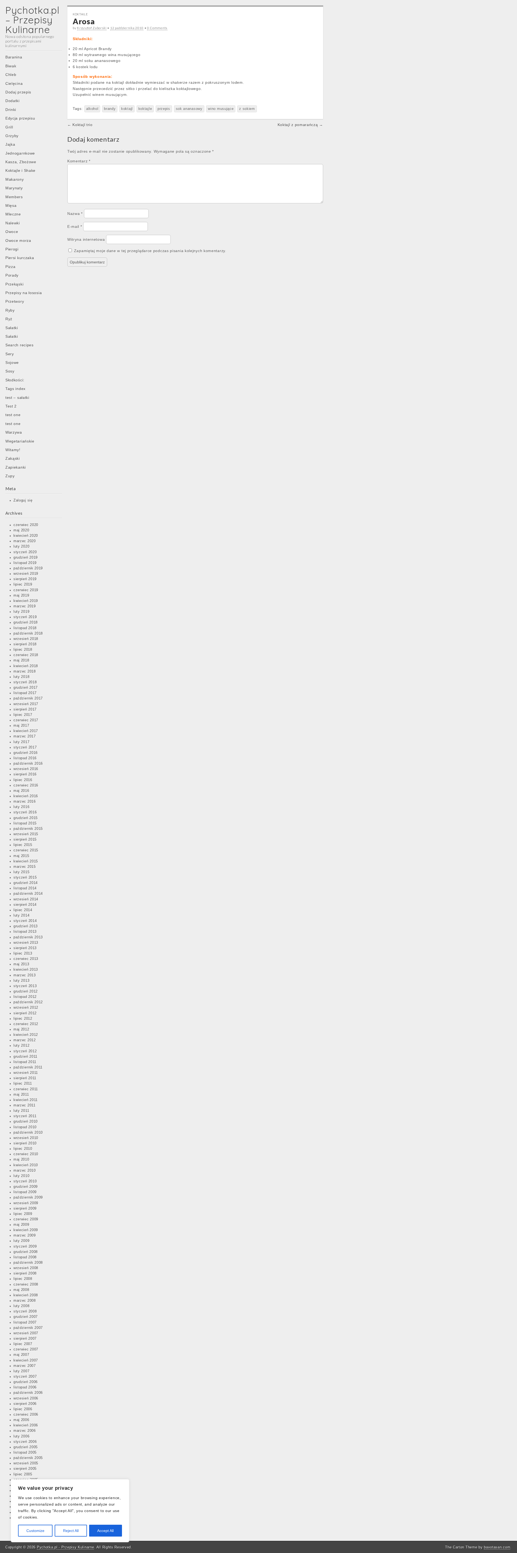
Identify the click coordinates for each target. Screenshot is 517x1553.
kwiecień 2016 (25, 796)
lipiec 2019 (22, 584)
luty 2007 (21, 1371)
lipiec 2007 (22, 1344)
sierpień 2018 (25, 644)
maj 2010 (21, 1159)
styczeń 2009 (25, 1246)
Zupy (10, 476)
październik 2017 (28, 698)
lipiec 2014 (22, 910)
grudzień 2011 (25, 1056)
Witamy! (12, 450)
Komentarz (78, 161)
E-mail (74, 226)
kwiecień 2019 (25, 601)
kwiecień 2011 (25, 1100)
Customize (35, 1530)
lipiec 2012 (22, 1019)
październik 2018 (28, 633)
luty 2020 (21, 546)
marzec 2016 (24, 801)
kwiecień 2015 (25, 861)
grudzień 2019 (25, 557)
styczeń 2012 (25, 1051)
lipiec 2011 (22, 1083)
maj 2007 (21, 1355)
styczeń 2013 (25, 986)
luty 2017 (21, 742)
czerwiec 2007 (25, 1349)
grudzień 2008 (25, 1252)
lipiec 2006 (22, 1409)
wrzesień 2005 (25, 1463)
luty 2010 (21, 1176)
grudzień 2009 (25, 1187)
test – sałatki (17, 397)
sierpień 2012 (25, 1013)
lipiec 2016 (22, 780)
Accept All (105, 1530)
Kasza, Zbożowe (20, 162)
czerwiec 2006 (25, 1414)
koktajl (127, 109)
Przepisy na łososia (23, 293)
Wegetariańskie (19, 441)
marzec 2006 (24, 1431)
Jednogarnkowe (20, 153)
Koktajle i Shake (20, 170)
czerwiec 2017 (25, 720)
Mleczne (13, 214)
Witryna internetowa (86, 239)
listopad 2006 (25, 1387)
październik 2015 (28, 829)
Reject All (71, 1530)
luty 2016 (21, 807)
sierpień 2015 (25, 839)
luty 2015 (21, 872)
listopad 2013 (25, 932)
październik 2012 (28, 1002)
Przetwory (14, 301)
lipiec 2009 (22, 1214)
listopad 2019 (25, 563)
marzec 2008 (24, 1301)
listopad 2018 (25, 628)
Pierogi (12, 249)
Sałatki (11, 328)
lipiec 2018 (22, 650)
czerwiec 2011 (25, 1089)
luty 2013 (21, 981)
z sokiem (247, 109)
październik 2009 (28, 1197)
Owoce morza (18, 240)
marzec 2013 (24, 975)
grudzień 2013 (25, 926)
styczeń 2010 (25, 1181)
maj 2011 (21, 1094)
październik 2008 (28, 1263)
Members (14, 197)
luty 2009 (21, 1241)
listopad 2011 (24, 1062)
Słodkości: (15, 380)
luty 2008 (21, 1306)
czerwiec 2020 (25, 525)
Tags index (15, 388)
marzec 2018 (24, 671)
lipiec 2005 (22, 1474)
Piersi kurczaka (19, 258)
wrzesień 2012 (25, 1007)
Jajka (10, 144)
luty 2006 (21, 1436)
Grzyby (12, 136)
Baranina (13, 57)
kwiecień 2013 (25, 970)
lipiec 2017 (22, 715)
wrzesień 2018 (25, 639)
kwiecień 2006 (25, 1425)
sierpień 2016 (25, 774)
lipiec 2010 (22, 1149)
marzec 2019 (24, 606)
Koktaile (80, 14)
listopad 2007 (25, 1322)
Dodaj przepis (18, 92)
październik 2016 (28, 763)
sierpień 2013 (25, 948)
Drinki (10, 109)
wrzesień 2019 (25, 574)
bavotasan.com (497, 1547)
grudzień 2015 (25, 818)
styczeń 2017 (25, 747)
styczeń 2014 (25, 921)
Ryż (8, 319)
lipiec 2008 (22, 1279)
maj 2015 (21, 856)
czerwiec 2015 (25, 850)
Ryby (10, 310)
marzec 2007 (24, 1366)
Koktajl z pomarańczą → (300, 125)
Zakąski (12, 458)
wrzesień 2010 (25, 1138)
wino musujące (220, 109)
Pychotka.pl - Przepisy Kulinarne (65, 1547)
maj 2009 (21, 1225)
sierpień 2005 (25, 1469)
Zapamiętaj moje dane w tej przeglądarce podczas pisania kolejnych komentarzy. (150, 251)
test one (13, 415)
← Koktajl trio (80, 125)
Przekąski (14, 284)
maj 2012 (21, 1029)
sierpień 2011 (24, 1078)
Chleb (10, 74)
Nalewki (12, 223)
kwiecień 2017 (25, 731)
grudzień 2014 (25, 883)
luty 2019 (21, 612)
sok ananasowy (189, 109)
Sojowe (12, 362)
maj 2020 (21, 530)
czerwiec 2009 (25, 1219)
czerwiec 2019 (25, 590)
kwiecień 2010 (25, 1165)
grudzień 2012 (25, 991)
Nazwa (75, 213)
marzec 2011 (24, 1105)
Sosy (10, 371)
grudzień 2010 (25, 1121)
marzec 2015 (24, 867)
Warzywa (13, 432)
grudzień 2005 (25, 1447)
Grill (9, 127)
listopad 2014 (25, 888)
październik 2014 (28, 894)
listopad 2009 (25, 1192)
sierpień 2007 (25, 1338)
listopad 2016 (25, 758)
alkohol (92, 109)
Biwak (10, 66)
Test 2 (11, 406)
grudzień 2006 (25, 1382)
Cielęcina (14, 83)
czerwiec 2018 (25, 655)
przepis (164, 109)
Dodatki (12, 101)
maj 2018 (21, 660)
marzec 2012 (24, 1040)
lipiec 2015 (22, 845)
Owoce (11, 231)
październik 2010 (28, 1132)
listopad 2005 (25, 1452)
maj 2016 (21, 791)
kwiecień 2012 (25, 1035)
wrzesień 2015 (25, 834)
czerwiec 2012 (25, 1024)
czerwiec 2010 (25, 1154)
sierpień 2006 (25, 1404)
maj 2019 (21, 595)
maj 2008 (21, 1290)
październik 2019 (28, 568)
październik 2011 (28, 1067)
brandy (110, 109)
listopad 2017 (25, 693)
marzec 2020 (24, 541)
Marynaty (14, 188)
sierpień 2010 (25, 1143)
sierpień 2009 (25, 1208)
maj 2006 (21, 1420)
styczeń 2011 (24, 1116)
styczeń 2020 (25, 552)
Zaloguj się (23, 500)
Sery (9, 354)
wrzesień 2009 (25, 1203)
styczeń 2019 (25, 617)
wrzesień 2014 (25, 899)
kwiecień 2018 (25, 666)
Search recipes (19, 345)
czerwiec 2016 (25, 785)
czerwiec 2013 (25, 959)
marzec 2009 (24, 1235)
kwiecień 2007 (25, 1360)
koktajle (145, 109)
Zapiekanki (15, 467)
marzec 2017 (24, 736)
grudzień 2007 (25, 1317)
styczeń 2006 (25, 1442)
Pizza (10, 266)
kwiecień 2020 (25, 536)
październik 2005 (28, 1458)
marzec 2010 (24, 1170)
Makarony (14, 179)
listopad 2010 (25, 1127)
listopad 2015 (25, 823)
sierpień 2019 (25, 579)
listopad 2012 (25, 997)
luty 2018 (21, 677)
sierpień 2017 (25, 709)
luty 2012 (21, 1045)
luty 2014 (21, 915)
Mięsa (11, 205)
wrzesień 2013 (25, 943)
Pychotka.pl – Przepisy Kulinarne (32, 20)
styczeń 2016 (25, 812)
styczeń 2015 (25, 877)
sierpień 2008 (25, 1273)
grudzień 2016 (25, 753)
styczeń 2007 (25, 1376)
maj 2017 (21, 725)
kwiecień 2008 (25, 1295)
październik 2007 (28, 1328)
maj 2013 (21, 964)
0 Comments (157, 28)
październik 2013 (28, 937)
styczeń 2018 (25, 682)
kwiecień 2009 (25, 1230)
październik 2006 (28, 1393)
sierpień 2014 (25, 905)
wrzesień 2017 (25, 704)
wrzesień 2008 (25, 1268)
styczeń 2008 (25, 1311)
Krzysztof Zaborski (92, 28)
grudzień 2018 (25, 622)
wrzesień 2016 (25, 769)
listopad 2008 (25, 1257)
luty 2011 (21, 1111)
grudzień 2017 (25, 688)
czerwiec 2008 (25, 1284)
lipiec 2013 (22, 953)
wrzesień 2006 (25, 1398)
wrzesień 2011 (25, 1073)
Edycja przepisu (20, 118)
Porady (12, 275)
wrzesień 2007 (25, 1333)
